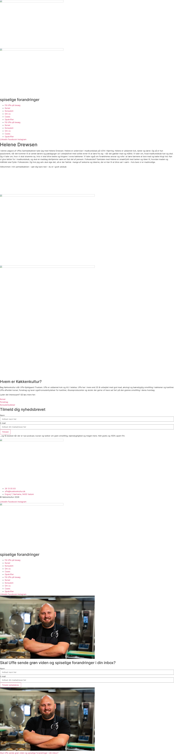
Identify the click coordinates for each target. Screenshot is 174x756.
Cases (7, 116)
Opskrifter (9, 119)
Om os (8, 114)
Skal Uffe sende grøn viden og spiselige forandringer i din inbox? (29, 753)
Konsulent (9, 111)
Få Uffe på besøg (12, 105)
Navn (2, 415)
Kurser (7, 108)
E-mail (3, 423)
